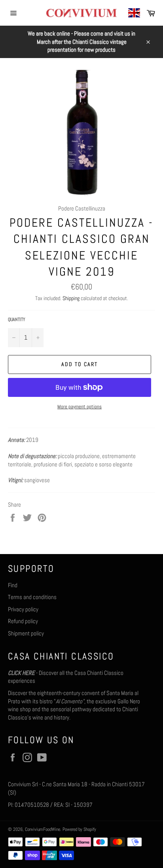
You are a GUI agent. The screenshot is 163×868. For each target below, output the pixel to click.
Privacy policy (23, 609)
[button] (134, 13)
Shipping (71, 298)
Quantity (16, 319)
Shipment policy (26, 633)
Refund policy (23, 621)
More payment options (79, 406)
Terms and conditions (32, 597)
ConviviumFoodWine (42, 829)
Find (12, 585)
